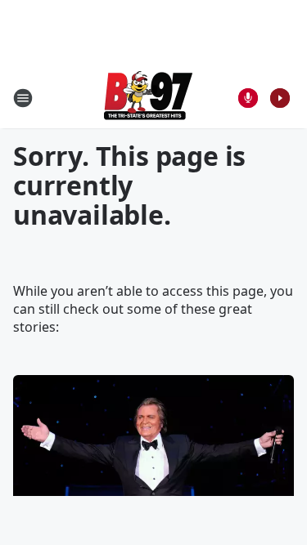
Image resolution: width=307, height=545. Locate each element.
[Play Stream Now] (280, 98)
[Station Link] (148, 97)
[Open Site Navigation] (23, 98)
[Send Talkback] (248, 98)
